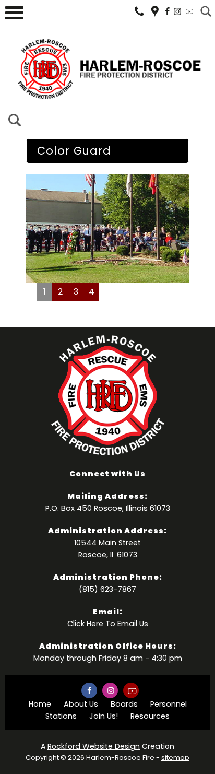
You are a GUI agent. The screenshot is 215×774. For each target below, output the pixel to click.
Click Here (85, 623)
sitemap (175, 757)
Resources (150, 716)
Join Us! (103, 716)
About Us (81, 704)
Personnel (168, 704)
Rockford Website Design (93, 746)
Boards (124, 704)
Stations (61, 716)
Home (40, 704)
